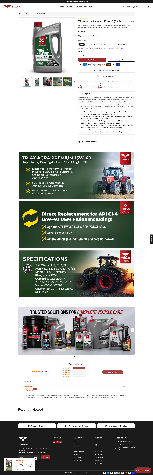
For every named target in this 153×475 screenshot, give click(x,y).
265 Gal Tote (122, 44)
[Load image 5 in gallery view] (67, 81)
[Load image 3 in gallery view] (47, 81)
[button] (126, 6)
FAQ (95, 445)
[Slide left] (20, 82)
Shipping (81, 36)
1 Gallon (81, 44)
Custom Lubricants (79, 457)
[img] (28, 386)
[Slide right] (74, 82)
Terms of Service (99, 457)
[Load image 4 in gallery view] (57, 81)
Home (21, 14)
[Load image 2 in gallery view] (37, 81)
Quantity (80, 51)
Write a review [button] (112, 372)
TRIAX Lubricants (73, 472)
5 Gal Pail (102, 44)
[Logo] (23, 439)
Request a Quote (78, 460)
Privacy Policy (98, 451)
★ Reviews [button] (151, 239)
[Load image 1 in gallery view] (27, 81)
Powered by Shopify (84, 472)
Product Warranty (99, 448)
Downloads (77, 445)
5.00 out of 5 (45, 371)
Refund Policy (98, 454)
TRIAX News (98, 463)
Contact (96, 442)
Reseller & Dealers (79, 448)
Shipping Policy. (100, 83)
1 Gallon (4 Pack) (92, 44)
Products (76, 442)
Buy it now (121, 60)
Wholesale (76, 454)
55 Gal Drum (111, 44)
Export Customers (79, 451)
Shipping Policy (98, 460)
